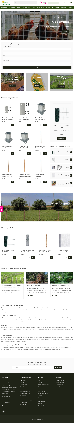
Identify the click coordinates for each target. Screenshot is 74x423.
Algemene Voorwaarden (43, 384)
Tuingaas (22, 382)
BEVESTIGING (40, 7)
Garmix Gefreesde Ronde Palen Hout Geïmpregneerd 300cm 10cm (40, 148)
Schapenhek (23, 404)
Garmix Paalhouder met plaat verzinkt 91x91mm (40, 119)
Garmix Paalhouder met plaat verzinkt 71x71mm (7, 148)
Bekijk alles (66, 146)
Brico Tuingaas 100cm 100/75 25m (8, 251)
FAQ (39, 380)
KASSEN (57, 7)
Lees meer (5, 297)
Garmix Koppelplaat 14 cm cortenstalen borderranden (7, 119)
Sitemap (40, 397)
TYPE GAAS (4, 7)
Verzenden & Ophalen (43, 393)
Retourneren (41, 386)
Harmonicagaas (23, 384)
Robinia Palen (23, 380)
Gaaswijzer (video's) (42, 405)
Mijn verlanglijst (59, 384)
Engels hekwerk (23, 402)
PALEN (33, 7)
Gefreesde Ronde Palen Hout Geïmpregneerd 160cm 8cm (39, 177)
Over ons (40, 382)
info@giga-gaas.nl (8, 405)
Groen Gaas (23, 386)
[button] (2, 25)
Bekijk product (61, 138)
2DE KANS (63, 7)
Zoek (37, 67)
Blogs (70, 7)
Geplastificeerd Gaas (25, 391)
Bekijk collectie (23, 98)
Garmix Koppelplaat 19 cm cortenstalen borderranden (24, 119)
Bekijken (65, 31)
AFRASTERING (20, 7)
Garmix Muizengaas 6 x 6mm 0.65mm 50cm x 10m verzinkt (64, 252)
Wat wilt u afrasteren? (8, 46)
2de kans (40, 403)
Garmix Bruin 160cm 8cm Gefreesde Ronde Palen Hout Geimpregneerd (25, 177)
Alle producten (59, 389)
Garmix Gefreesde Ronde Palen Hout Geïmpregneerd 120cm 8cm (7, 177)
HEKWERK (27, 7)
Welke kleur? (6, 60)
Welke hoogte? (6, 51)
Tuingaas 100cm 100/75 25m (62, 127)
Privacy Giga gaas (42, 389)
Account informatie (60, 380)
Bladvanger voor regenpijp (26, 400)
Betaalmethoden (42, 391)
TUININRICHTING (49, 7)
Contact (40, 395)
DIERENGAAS (12, 7)
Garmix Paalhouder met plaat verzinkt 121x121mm (24, 148)
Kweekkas (22, 397)
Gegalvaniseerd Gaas (25, 393)
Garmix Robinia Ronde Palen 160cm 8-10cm (45, 251)
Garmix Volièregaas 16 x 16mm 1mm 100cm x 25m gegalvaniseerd (27, 252)
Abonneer (58, 367)
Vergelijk (58, 386)
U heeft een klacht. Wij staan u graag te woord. (44, 400)
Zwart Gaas (22, 389)
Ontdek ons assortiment (62, 210)
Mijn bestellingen (60, 382)
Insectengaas (23, 395)
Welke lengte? (6, 55)
